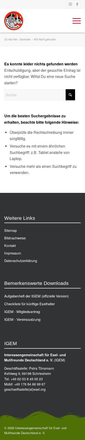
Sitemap (10, 230)
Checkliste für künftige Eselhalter (29, 303)
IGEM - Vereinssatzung (22, 319)
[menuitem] (74, 20)
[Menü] (74, 20)
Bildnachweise (15, 237)
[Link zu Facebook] (77, 4)
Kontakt (10, 245)
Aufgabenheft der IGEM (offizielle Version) (36, 295)
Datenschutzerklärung (20, 260)
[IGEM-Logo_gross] (34, 20)
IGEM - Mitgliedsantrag (22, 311)
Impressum (12, 252)
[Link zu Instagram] (70, 4)
